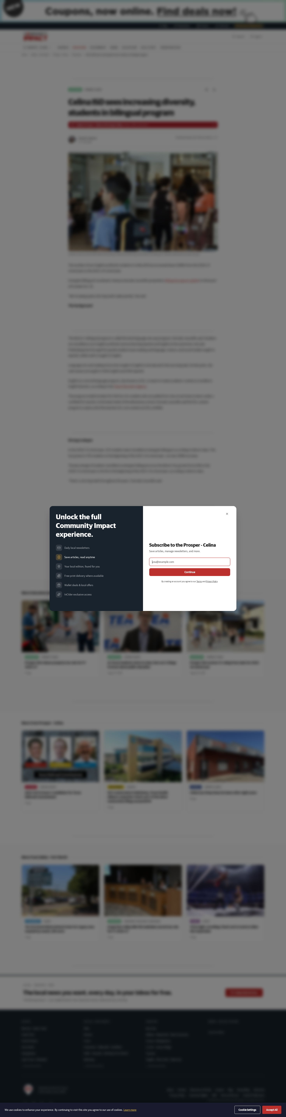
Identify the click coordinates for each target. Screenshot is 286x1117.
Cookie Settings (247, 1109)
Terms (199, 581)
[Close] (227, 514)
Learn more (130, 1109)
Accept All (271, 1109)
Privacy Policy (212, 581)
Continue (189, 572)
